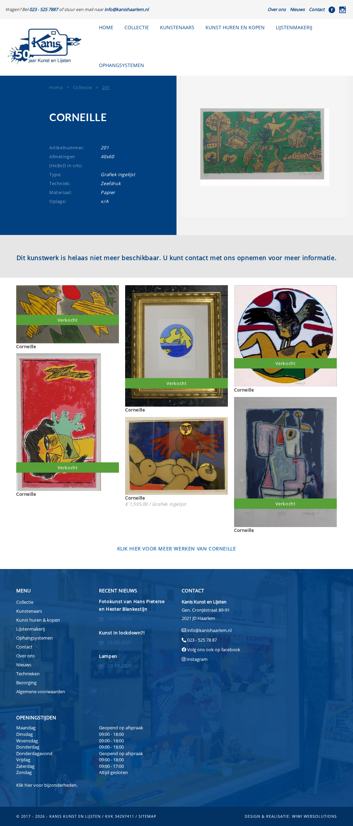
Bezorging (26, 682)
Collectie (136, 27)
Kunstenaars (177, 27)
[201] (265, 147)
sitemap (148, 816)
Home (106, 27)
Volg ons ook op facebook (213, 649)
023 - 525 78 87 (202, 640)
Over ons (277, 9)
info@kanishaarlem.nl (209, 630)
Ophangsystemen (34, 638)
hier (28, 785)
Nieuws (297, 9)
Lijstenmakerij (294, 27)
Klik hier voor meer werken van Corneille (176, 549)
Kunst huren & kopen (38, 620)
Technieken (28, 674)
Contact (316, 9)
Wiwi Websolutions (314, 816)
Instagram (197, 659)
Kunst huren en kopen (235, 27)
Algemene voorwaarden (40, 691)
